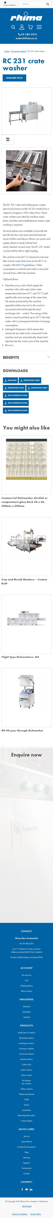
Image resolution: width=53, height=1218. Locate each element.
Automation (26, 1110)
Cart (26, 980)
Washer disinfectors (26, 1094)
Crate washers (26, 1069)
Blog (26, 1152)
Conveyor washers (26, 1048)
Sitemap (26, 1157)
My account (26, 975)
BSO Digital (27, 1206)
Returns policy (26, 991)
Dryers (26, 1104)
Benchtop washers (26, 1038)
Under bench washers (26, 1032)
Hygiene (26, 1162)
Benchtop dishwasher (26, 1115)
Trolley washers (26, 1088)
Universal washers (18, 51)
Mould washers (26, 1059)
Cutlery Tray (26, 1064)
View (26, 468)
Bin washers (26, 1083)
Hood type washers (26, 1043)
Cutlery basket (26, 1120)
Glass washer (26, 1075)
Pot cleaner (26, 1080)
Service (26, 1136)
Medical (26, 1017)
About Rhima (26, 1141)
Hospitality (26, 1011)
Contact (26, 1173)
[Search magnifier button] (48, 4)
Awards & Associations (26, 1147)
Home (6, 51)
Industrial (26, 1006)
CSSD (26, 1099)
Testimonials (26, 1168)
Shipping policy (26, 985)
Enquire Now (14, 77)
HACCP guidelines (25, 265)
